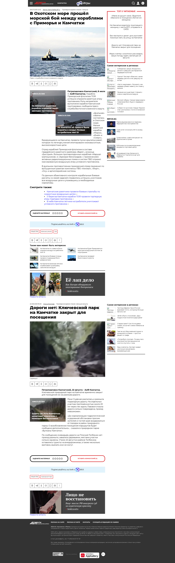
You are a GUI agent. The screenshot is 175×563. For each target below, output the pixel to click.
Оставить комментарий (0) (87, 213)
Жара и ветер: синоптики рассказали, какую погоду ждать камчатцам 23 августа (126, 56)
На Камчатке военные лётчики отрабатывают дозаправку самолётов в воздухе (51, 265)
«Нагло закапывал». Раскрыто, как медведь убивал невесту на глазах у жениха (130, 86)
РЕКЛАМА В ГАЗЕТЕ (73, 522)
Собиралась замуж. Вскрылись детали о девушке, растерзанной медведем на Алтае (129, 70)
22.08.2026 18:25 (35, 304)
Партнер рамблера (71, 554)
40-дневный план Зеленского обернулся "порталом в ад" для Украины (128, 155)
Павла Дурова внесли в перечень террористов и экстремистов (129, 123)
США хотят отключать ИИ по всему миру (129, 130)
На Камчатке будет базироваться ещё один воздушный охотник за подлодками (90, 250)
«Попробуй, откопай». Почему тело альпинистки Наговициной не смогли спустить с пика (130, 341)
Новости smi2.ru (38, 297)
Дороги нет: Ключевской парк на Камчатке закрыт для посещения (126, 46)
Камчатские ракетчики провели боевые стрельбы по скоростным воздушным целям (72, 192)
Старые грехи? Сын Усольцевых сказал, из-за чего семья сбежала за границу (130, 325)
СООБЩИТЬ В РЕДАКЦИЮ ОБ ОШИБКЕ (106, 522)
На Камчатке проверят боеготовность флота (86, 257)
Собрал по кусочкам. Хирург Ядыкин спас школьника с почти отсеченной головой (131, 110)
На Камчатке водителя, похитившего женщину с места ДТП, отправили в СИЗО (126, 27)
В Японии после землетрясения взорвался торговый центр (128, 146)
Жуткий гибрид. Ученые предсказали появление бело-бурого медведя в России (131, 102)
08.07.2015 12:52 (35, 10)
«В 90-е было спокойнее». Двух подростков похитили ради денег (129, 317)
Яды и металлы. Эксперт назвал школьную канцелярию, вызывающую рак (129, 349)
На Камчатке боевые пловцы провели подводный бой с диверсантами (50, 258)
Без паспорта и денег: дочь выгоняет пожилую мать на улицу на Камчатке (126, 37)
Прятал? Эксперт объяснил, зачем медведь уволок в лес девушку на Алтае (130, 78)
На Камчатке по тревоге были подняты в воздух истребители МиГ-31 (51, 250)
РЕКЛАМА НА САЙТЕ (57, 522)
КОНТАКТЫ (86, 522)
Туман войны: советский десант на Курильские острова (129, 138)
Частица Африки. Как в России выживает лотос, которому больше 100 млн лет (130, 310)
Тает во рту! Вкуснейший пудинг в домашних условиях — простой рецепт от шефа (130, 333)
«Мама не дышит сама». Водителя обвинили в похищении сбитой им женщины (126, 18)
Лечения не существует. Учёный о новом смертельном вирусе (129, 93)
